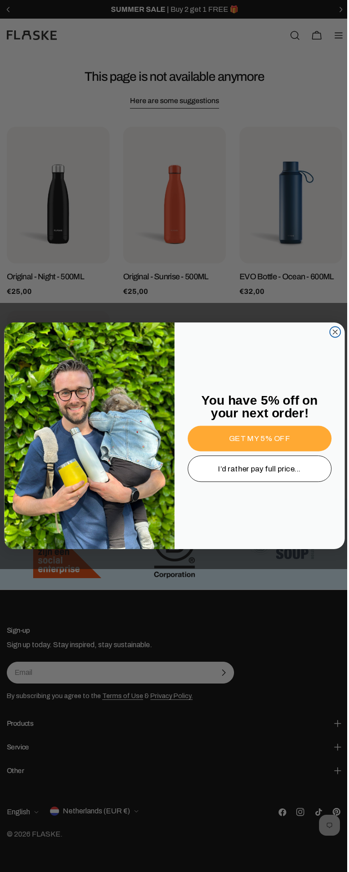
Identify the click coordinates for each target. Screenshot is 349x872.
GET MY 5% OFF (256, 439)
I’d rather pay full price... (256, 469)
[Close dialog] (331, 332)
